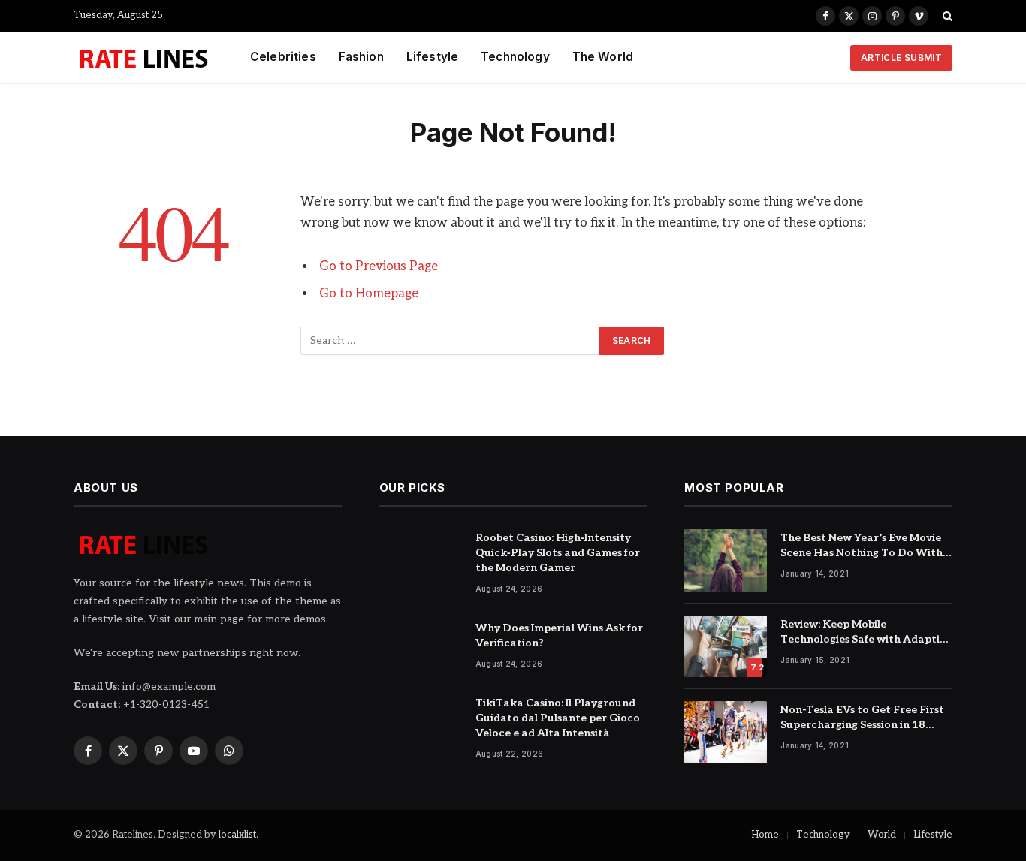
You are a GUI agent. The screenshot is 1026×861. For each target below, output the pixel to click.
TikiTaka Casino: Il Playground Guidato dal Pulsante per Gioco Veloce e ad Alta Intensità (557, 718)
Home (765, 835)
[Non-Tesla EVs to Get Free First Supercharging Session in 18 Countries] (725, 732)
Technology (515, 57)
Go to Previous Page (378, 266)
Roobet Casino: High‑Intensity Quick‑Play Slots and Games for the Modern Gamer (557, 552)
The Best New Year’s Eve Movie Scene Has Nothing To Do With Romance (861, 546)
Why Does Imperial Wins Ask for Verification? (559, 635)
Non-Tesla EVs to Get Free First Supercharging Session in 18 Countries (862, 718)
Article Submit (901, 57)
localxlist (237, 835)
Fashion (361, 57)
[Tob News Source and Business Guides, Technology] (143, 57)
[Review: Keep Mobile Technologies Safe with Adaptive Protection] (725, 647)
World (882, 835)
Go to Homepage (368, 293)
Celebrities (283, 57)
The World (602, 57)
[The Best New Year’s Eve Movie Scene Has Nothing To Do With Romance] (725, 560)
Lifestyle (432, 57)
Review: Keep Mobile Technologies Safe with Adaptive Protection (866, 632)
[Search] (946, 16)
